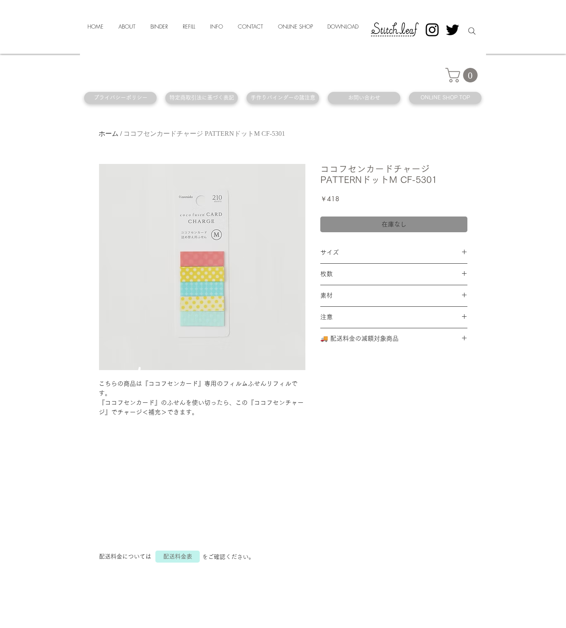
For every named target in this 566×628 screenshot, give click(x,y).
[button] (463, 75)
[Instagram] (432, 29)
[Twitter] (452, 29)
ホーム (109, 133)
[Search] (472, 31)
